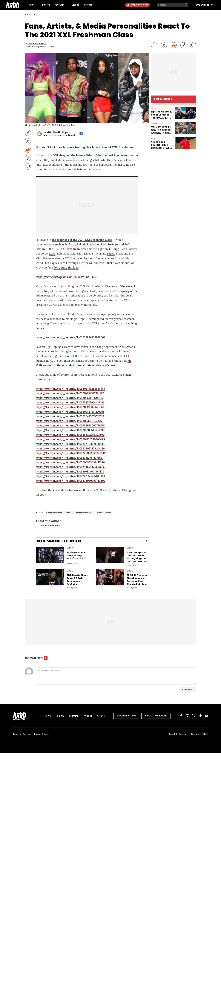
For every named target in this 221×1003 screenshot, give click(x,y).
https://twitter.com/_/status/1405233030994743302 (70, 480)
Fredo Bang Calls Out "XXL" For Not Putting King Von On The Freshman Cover (137, 557)
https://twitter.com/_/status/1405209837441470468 (70, 411)
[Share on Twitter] (163, 45)
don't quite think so (66, 267)
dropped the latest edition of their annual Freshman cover (94, 155)
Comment (187, 689)
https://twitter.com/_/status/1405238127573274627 (69, 457)
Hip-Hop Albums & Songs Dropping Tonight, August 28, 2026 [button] (161, 114)
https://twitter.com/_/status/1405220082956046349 (71, 453)
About (172, 734)
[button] (185, 113)
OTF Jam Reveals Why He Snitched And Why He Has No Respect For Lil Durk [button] (161, 129)
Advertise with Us (126, 715)
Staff (205, 734)
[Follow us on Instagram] (187, 715)
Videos (75, 5)
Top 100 (46, 5)
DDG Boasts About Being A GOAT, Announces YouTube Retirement (77, 580)
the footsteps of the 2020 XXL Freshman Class (82, 239)
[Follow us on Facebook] (181, 715)
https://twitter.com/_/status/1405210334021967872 (70, 471)
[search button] (186, 4)
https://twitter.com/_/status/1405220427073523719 (70, 416)
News (32, 5)
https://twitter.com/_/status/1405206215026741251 (70, 407)
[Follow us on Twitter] (193, 715)
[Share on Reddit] (174, 45)
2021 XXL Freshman (54, 512)
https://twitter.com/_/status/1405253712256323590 (70, 434)
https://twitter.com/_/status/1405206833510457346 (70, 462)
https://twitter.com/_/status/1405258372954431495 (70, 402)
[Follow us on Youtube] (206, 715)
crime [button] (154, 123)
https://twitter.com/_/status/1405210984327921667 (70, 393)
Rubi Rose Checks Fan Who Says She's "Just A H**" (77, 555)
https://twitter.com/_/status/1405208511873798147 (69, 398)
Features (60, 5)
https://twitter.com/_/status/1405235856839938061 (70, 337)
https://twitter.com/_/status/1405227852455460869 (70, 476)
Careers (195, 734)
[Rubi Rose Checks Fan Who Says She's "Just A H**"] (50, 555)
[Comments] (193, 45)
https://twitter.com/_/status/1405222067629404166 (70, 448)
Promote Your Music (156, 715)
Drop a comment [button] (139, 4)
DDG (52, 253)
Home (27, 14)
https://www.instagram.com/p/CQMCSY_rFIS (66, 277)
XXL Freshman (70, 249)
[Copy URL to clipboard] (183, 45)
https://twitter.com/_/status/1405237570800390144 (70, 444)
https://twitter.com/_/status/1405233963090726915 (70, 425)
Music (35, 14)
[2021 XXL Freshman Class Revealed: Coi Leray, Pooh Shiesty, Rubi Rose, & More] (110, 577)
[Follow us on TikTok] (200, 715)
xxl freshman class (85, 512)
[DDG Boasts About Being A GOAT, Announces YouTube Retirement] (50, 577)
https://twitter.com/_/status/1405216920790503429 (70, 439)
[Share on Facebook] (154, 45)
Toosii (111, 253)
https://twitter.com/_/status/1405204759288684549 (70, 388)
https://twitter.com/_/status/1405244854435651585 (70, 467)
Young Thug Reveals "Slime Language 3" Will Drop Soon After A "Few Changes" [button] (161, 144)
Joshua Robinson (37, 44)
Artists (88, 5)
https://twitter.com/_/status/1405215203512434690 (70, 430)
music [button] (154, 108)
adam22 (69, 512)
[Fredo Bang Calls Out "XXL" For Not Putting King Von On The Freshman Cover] (110, 555)
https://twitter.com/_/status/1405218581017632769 (69, 421)
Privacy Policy (41, 734)
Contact (183, 734)
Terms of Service (22, 734)
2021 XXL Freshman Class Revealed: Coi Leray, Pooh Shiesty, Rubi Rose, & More (137, 580)
